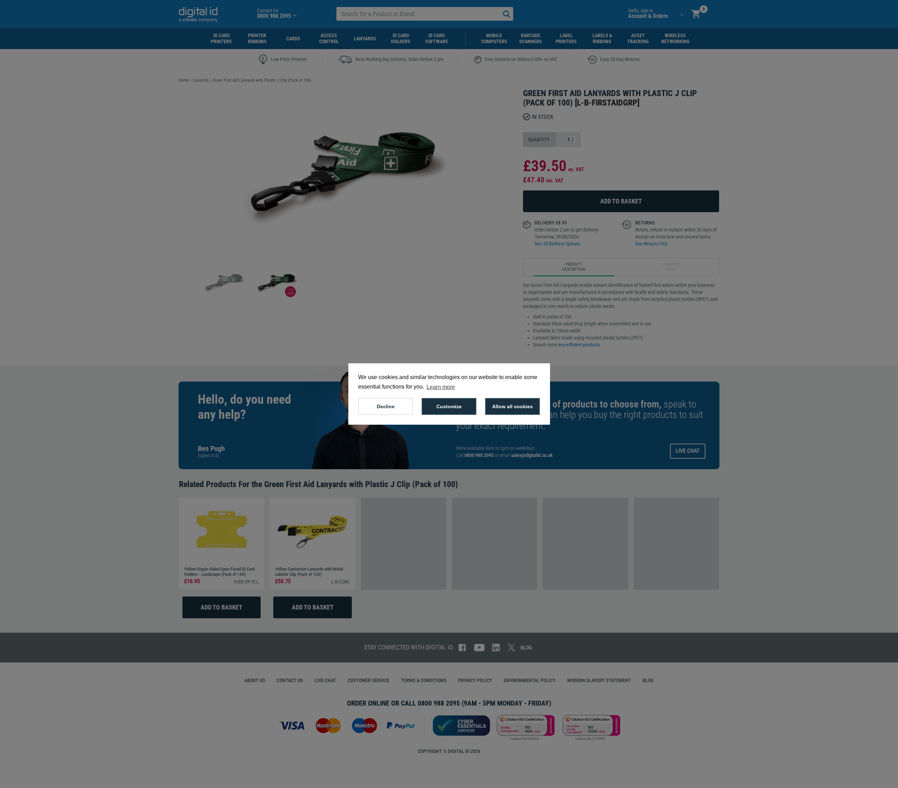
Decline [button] (386, 406)
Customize (449, 406)
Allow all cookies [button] (512, 406)
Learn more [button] (441, 387)
